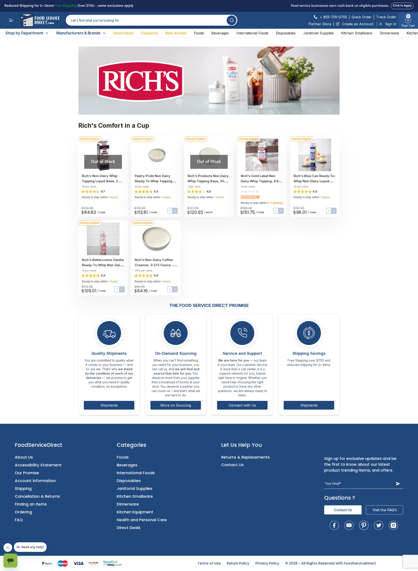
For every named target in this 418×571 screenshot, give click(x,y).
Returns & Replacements (245, 457)
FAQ (19, 519)
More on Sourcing (175, 405)
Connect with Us (242, 405)
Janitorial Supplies (318, 33)
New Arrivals (175, 33)
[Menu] (11, 20)
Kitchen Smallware (356, 33)
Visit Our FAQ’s (384, 510)
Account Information (35, 480)
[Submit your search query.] (231, 20)
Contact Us (232, 464)
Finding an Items (31, 504)
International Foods (252, 33)
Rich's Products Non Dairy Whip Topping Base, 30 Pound (208, 181)
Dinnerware (389, 33)
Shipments (109, 405)
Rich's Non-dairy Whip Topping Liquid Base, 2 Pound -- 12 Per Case (100, 181)
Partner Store (319, 24)
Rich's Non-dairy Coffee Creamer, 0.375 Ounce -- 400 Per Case (155, 265)
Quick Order (362, 17)
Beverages (220, 33)
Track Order (386, 17)
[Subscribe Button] (398, 483)
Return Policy (238, 563)
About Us (24, 457)
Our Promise (27, 473)
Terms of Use (209, 563)
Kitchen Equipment (135, 512)
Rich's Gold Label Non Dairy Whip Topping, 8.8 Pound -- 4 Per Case (259, 181)
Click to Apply (402, 5)
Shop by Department (24, 33)
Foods (199, 33)
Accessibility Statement (38, 465)
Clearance (149, 33)
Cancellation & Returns (37, 496)
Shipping (23, 488)
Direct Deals (123, 33)
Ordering (23, 512)
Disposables (286, 33)
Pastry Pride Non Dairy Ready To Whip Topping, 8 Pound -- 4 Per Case (155, 181)
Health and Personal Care (142, 519)
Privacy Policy (267, 563)
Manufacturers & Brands (78, 33)
